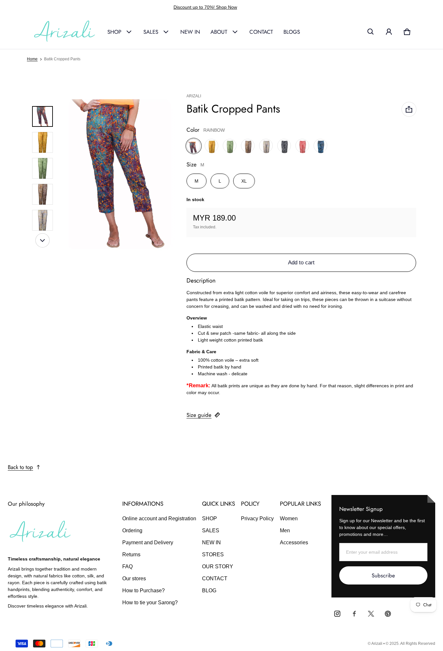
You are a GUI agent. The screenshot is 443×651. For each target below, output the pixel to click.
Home (32, 59)
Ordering (132, 530)
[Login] (389, 32)
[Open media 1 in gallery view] (42, 116)
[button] (371, 32)
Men (285, 530)
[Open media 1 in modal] (120, 168)
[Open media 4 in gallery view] (42, 168)
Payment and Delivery (147, 542)
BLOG (209, 590)
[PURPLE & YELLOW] (266, 146)
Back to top (20, 467)
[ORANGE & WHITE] (302, 146)
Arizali (376, 643)
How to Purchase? (143, 590)
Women (289, 518)
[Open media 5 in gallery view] (42, 194)
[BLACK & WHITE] (284, 146)
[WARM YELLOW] (212, 146)
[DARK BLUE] (321, 146)
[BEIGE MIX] (248, 146)
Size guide (198, 415)
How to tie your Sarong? (150, 602)
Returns (131, 554)
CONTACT (261, 32)
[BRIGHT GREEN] (230, 146)
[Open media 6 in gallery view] (42, 220)
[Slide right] (42, 240)
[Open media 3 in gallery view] (42, 142)
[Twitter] (371, 613)
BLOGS (291, 32)
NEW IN (190, 32)
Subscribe (383, 575)
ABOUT (218, 32)
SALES (150, 32)
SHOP (114, 32)
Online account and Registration (159, 518)
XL (244, 181)
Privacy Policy (257, 518)
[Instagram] (337, 613)
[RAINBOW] (193, 146)
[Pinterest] (388, 613)
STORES (213, 554)
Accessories (294, 542)
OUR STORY (217, 566)
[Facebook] (354, 613)
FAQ (127, 566)
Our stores (134, 578)
